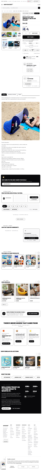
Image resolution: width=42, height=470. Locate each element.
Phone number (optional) (11, 229)
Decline (33, 466)
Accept (22, 466)
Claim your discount (20, 242)
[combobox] (8, 232)
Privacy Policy (19, 463)
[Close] (35, 218)
